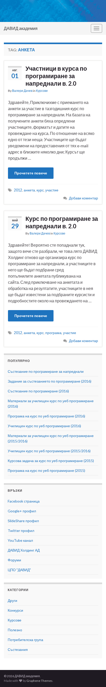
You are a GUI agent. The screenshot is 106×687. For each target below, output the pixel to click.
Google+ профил (22, 511)
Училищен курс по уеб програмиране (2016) (44, 426)
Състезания (18, 649)
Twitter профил (21, 530)
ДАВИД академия (21, 28)
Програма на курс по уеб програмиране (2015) (46, 470)
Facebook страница (24, 501)
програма (53, 332)
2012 (18, 190)
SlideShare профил (23, 521)
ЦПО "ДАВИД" (19, 570)
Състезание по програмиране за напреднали (46, 371)
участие (51, 190)
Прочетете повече (30, 173)
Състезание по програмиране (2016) (38, 391)
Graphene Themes (39, 681)
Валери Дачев (22, 91)
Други (12, 600)
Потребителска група (25, 639)
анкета (29, 190)
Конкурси (15, 610)
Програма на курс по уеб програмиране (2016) (46, 416)
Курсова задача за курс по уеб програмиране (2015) (51, 460)
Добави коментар (83, 198)
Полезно (15, 630)
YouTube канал (20, 540)
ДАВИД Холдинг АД (24, 550)
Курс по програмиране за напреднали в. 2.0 (61, 222)
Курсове (42, 91)
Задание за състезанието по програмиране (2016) (49, 381)
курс (40, 190)
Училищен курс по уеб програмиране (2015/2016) (49, 451)
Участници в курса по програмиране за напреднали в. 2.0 (56, 76)
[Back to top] (94, 675)
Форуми (14, 560)
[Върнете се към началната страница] (53, 11)
